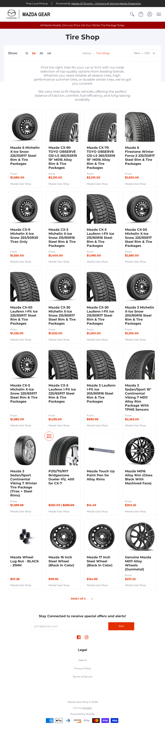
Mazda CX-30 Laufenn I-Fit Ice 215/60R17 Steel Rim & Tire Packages (100, 315)
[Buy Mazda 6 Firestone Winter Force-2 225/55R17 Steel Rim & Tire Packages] (140, 127)
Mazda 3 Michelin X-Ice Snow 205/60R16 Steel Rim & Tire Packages (139, 315)
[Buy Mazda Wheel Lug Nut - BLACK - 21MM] (25, 536)
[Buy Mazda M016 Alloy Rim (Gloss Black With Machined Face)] (140, 450)
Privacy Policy (82, 668)
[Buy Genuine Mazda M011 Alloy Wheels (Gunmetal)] (140, 536)
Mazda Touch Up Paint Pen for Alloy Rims (101, 475)
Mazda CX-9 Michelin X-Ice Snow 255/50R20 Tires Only (24, 236)
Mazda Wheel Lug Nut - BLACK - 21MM (24, 561)
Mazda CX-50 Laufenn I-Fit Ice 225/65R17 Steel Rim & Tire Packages (24, 315)
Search (82, 660)
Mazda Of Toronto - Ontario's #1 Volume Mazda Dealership (106, 3)
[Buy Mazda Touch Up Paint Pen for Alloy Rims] (102, 450)
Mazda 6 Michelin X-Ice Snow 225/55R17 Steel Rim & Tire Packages (25, 156)
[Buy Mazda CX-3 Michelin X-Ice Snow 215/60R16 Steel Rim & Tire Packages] (63, 209)
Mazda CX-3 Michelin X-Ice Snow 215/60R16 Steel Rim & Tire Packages (62, 238)
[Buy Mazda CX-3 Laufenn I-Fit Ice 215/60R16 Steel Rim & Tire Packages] (102, 209)
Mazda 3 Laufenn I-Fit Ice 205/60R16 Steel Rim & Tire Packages (101, 393)
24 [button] (34, 53)
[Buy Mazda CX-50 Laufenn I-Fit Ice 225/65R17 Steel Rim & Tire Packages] (25, 286)
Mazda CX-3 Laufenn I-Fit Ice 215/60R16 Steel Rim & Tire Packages (100, 238)
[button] (132, 14)
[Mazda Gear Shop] (29, 14)
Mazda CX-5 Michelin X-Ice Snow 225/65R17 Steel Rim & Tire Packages (23, 393)
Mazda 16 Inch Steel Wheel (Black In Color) (61, 561)
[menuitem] (132, 14)
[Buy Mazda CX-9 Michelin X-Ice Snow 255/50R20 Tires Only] (25, 209)
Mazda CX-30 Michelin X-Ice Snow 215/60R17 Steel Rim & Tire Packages (62, 315)
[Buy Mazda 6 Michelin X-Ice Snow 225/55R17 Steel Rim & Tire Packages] (25, 127)
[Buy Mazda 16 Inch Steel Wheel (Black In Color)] (63, 536)
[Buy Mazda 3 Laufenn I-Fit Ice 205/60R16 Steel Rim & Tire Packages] (102, 364)
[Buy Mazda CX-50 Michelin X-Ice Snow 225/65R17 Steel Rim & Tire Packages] (140, 209)
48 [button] (49, 53)
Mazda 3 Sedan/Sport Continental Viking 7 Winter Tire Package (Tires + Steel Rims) (23, 483)
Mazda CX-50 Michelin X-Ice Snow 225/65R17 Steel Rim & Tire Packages (138, 238)
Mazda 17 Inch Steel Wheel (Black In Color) (99, 561)
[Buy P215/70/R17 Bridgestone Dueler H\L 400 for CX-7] (63, 450)
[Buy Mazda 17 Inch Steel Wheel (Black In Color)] (102, 536)
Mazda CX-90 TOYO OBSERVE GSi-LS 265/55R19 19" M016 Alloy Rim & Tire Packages (62, 158)
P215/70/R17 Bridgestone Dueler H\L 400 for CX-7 (61, 477)
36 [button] (41, 53)
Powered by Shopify (82, 713)
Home (86, 53)
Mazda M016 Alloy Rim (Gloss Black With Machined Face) (139, 477)
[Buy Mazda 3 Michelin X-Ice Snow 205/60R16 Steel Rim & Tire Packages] (140, 286)
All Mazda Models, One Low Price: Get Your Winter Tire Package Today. (82, 25)
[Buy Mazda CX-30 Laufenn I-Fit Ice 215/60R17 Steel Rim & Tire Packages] (102, 286)
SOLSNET (87, 708)
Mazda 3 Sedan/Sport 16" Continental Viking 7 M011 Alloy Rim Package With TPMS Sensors (138, 397)
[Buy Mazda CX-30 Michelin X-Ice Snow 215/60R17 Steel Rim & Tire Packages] (63, 286)
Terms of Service (82, 676)
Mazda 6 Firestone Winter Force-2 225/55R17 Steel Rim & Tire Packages (140, 156)
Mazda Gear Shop (20, 183)
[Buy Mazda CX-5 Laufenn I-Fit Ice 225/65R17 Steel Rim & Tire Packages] (63, 364)
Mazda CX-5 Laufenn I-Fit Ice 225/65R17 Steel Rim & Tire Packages (62, 393)
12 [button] (26, 53)
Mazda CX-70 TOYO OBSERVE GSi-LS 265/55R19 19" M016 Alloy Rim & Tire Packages (101, 158)
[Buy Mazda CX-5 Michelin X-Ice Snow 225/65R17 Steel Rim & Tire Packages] (25, 364)
